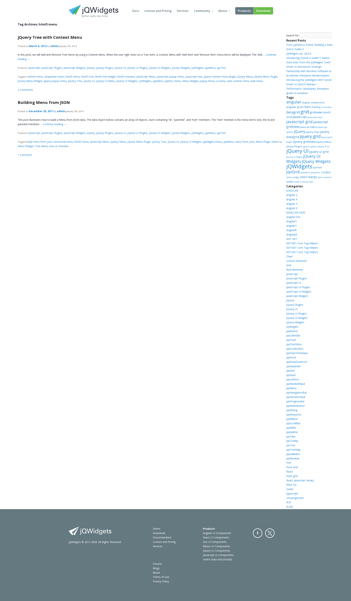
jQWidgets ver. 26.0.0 (298, 53)
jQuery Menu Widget (30, 81)
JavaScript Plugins (51, 68)
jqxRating (291, 410)
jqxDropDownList (296, 362)
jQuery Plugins (104, 68)
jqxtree (169, 81)
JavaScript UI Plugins (298, 287)
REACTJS (291, 484)
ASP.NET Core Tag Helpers (302, 243)
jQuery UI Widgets (159, 68)
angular (293, 101)
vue (311, 181)
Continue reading (54, 124)
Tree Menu (41, 146)
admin (54, 46)
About (222, 11)
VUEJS (289, 506)
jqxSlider (291, 427)
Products (244, 11)
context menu (35, 76)
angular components (313, 102)
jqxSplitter (292, 432)
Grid (288, 265)
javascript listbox (308, 127)
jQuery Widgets (181, 68)
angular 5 (291, 203)
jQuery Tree (75, 81)
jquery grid (310, 136)
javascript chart (314, 117)
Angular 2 (291, 195)
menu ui (276, 141)
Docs (135, 11)
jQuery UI (120, 68)
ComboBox (326, 107)
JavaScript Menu (145, 76)
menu (177, 81)
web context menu (238, 81)
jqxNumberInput (295, 397)
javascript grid (299, 121)
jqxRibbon (292, 419)
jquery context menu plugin (220, 76)
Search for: (292, 35)
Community (202, 11)
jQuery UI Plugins (137, 68)
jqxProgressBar (295, 401)
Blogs (156, 568)
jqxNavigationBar (296, 392)
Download (263, 11)
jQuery (91, 68)
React (289, 471)
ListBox (326, 172)
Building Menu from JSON (44, 102)
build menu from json (39, 141)
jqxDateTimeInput (297, 353)
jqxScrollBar (293, 423)
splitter (290, 181)
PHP (288, 463)
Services (183, 11)
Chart (289, 256)
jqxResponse (293, 414)
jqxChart (291, 340)
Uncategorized (294, 498)
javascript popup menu (170, 76)
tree (297, 181)
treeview (63, 146)
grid (305, 111)
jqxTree (221, 68)
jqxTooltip (292, 441)
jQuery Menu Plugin (265, 76)
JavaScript (34, 68)
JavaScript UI (293, 282)
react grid (291, 476)
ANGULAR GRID (295, 212)
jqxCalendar (293, 335)
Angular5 (291, 221)
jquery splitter (310, 146)
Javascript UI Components (218, 555)
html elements (294, 269)
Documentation (162, 537)
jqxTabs (291, 436)
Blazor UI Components (216, 546)
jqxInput (291, 375)
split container (325, 177)
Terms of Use (161, 577)
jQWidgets (197, 68)
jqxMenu (210, 68)
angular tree (293, 217)
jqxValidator (293, 454)
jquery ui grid (319, 151)
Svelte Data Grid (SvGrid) (217, 559)
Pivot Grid (292, 467)
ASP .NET (291, 239)
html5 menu (73, 76)
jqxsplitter (315, 172)
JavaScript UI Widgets (298, 291)
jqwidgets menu (212, 141)
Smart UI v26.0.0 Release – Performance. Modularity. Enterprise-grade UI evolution (308, 89)
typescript (292, 493)
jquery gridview (304, 141)
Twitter (270, 533)
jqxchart (317, 167)
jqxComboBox (294, 348)
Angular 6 (291, 208)
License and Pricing (157, 11)
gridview (316, 112)
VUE (288, 502)
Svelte (289, 489)
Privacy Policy (161, 581)
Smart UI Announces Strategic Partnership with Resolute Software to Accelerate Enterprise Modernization (308, 71)
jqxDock (291, 357)
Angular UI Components (217, 533)
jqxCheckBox (294, 344)
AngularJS (291, 234)
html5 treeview (126, 76)
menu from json (244, 141)
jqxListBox (292, 379)
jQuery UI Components (216, 550)
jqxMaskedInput (295, 383)
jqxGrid (293, 171)
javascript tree (193, 76)
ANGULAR (292, 190)
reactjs (312, 177)
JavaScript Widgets (74, 68)
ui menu (221, 81)
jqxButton (292, 331)
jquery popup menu (55, 81)
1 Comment (25, 155)
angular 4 (291, 199)
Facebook (257, 533)
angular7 (291, 225)
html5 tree (87, 76)
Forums (157, 564)
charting (315, 107)
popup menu (207, 81)
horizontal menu (63, 141)
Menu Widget (190, 81)
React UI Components (216, 537)
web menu (257, 81)
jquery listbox (323, 141)
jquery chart (312, 132)
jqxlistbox (305, 172)
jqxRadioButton (295, 405)
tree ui (53, 146)
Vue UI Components (215, 542)
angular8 (291, 230)
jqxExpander (293, 366)
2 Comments (25, 89)
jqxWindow (292, 458)
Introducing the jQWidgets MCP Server (309, 80)
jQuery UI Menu (105, 81)
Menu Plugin (263, 141)
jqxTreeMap (293, 449)
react (303, 177)
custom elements (296, 261)
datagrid (293, 112)
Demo (156, 528)
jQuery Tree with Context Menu (50, 37)
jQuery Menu (245, 76)
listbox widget (292, 177)
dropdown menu (54, 76)
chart (307, 107)
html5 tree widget (105, 76)
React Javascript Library (300, 480)
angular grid (294, 107)
